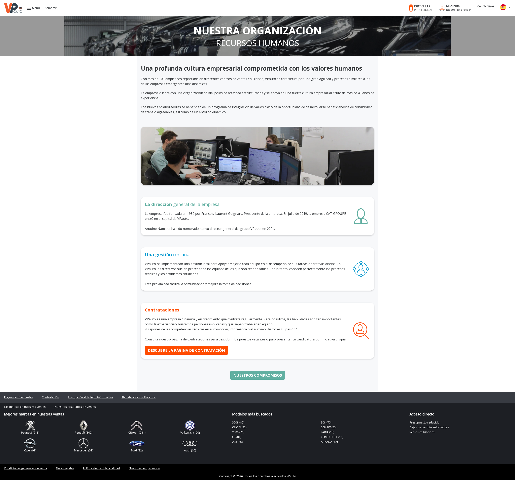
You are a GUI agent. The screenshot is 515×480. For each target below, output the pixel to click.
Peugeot (27, 432)
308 (324, 422)
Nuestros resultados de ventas (75, 407)
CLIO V (237, 427)
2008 (235, 432)
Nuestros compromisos (257, 375)
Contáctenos (485, 6)
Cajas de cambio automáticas (429, 427)
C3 (234, 437)
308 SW (326, 427)
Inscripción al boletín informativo (90, 397)
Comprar (51, 8)
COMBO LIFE (329, 437)
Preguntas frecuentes (18, 397)
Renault (80, 432)
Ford (134, 450)
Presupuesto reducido (424, 422)
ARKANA (327, 442)
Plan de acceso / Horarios (139, 397)
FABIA (325, 432)
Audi (187, 450)
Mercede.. (81, 450)
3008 (235, 422)
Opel (27, 450)
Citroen (133, 432)
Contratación (50, 397)
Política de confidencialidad (101, 468)
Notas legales (65, 468)
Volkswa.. (186, 432)
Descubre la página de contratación (186, 350)
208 (235, 442)
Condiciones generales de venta (25, 468)
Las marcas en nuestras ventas (25, 407)
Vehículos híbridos (422, 432)
